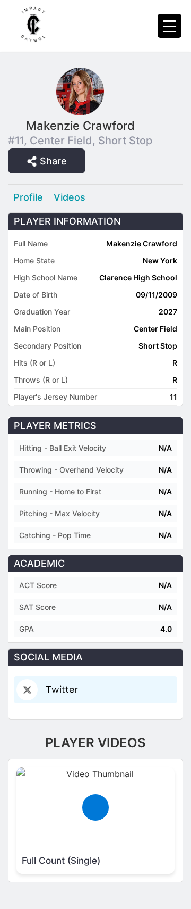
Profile (28, 197)
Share (53, 161)
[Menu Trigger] (169, 26)
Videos (69, 197)
